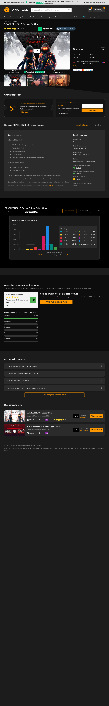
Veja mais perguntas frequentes (54, 395)
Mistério (76, 17)
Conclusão (98, 211)
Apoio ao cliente (10, 21)
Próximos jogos (46, 17)
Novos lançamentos (62, 17)
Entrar (83, 10)
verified (78, 168)
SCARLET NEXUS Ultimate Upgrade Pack (44, 426)
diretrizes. (87, 288)
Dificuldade (84, 211)
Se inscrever (92, 110)
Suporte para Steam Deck (81, 165)
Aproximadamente (82, 125)
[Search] (69, 10)
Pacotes (32, 17)
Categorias (20, 17)
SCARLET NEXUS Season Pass (39, 413)
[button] (14, 3)
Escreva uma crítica (56, 302)
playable (78, 179)
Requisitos (98, 125)
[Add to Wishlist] (103, 49)
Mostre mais (53, 186)
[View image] (15, 80)
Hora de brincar (69, 211)
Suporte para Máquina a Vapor (83, 171)
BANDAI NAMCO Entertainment (84, 161)
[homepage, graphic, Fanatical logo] (16, 9)
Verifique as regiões (79, 66)
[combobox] (55, 10)
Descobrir (7, 17)
